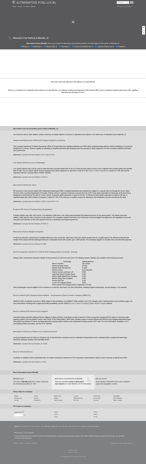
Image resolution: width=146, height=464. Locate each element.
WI (86, 426)
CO (27, 426)
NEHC (44, 324)
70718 (95, 417)
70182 (56, 417)
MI (49, 426)
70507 (95, 414)
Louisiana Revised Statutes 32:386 (33, 244)
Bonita (16, 400)
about (70, 450)
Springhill (116, 396)
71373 (56, 414)
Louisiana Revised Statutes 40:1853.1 (34, 224)
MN (53, 426)
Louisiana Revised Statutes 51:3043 (34, 344)
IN (43, 426)
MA (46, 426)
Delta (36, 396)
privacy (70, 452)
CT (31, 426)
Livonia (76, 396)
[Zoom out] (143, 30)
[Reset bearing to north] (143, 33)
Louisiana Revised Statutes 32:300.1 (34, 177)
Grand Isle (57, 396)
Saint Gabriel (117, 398)
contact (75, 450)
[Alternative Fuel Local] (14, 2)
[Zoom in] (143, 27)
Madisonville (78, 398)
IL (40, 426)
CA (24, 426)
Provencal (96, 398)
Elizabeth (37, 400)
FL (34, 426)
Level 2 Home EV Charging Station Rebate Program (88, 303)
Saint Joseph (117, 400)
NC (56, 426)
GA (37, 426)
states (76, 452)
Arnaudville (18, 398)
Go (132, 2)
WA (83, 426)
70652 (56, 412)
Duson (36, 398)
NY (63, 426)
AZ (21, 426)
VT (80, 426)
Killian (56, 398)
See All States (94, 426)
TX (76, 426)
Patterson (96, 396)
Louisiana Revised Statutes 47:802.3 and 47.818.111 (39, 201)
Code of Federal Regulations (98, 171)
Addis (16, 396)
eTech (118, 287)
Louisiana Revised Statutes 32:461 (33, 362)
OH (66, 426)
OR (70, 426)
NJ (60, 426)
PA (73, 426)
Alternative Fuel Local (36, 2)
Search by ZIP (19, 412)
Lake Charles (58, 400)
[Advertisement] (73, 64)
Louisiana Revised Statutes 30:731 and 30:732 (37, 155)
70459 (95, 412)
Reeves (96, 400)
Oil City (76, 400)
